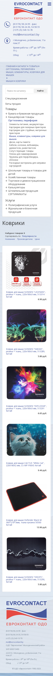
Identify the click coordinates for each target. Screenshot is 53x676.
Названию (10, 239)
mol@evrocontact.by (26, 34)
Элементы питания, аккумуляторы (26, 124)
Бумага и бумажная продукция (26, 113)
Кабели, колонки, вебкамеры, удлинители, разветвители (24, 146)
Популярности (29, 236)
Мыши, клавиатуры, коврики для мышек (25, 73)
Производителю (25, 239)
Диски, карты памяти (19, 142)
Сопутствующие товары (21, 151)
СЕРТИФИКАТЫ (17, 194)
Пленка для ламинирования (23, 153)
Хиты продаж (13, 103)
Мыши (9, 81)
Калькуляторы (16, 187)
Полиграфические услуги (22, 205)
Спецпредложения (16, 98)
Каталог (22, 66)
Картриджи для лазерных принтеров (27, 127)
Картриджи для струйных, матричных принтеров (28, 132)
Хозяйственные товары (21, 177)
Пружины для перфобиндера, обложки (23, 158)
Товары (33, 66)
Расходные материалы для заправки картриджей (27, 164)
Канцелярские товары (21, 117)
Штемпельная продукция (23, 190)
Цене (37, 239)
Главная (10, 66)
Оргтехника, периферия (19, 69)
